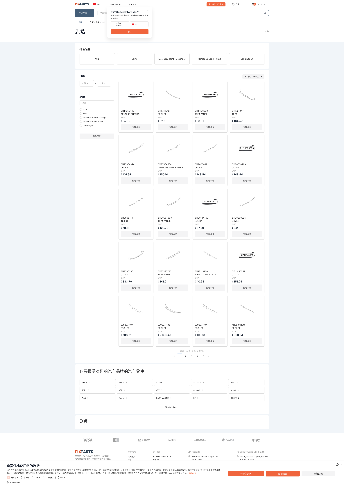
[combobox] (337, 464)
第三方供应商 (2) (195, 470)
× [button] (341, 465)
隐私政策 (193, 473)
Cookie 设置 (171, 473)
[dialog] (172, 473)
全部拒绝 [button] (318, 473)
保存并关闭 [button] (246, 473)
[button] (114, 482)
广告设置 (139, 473)
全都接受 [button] (282, 473)
